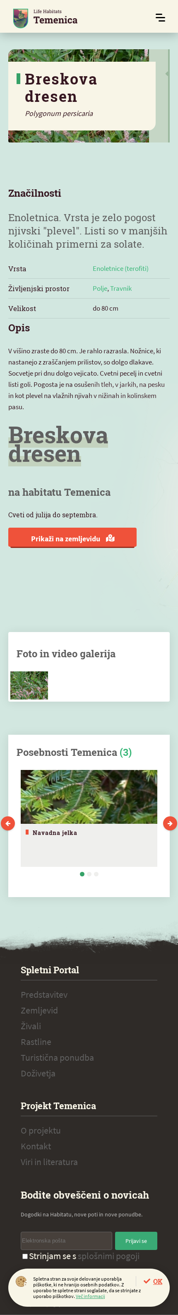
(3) (126, 752)
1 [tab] (82, 874)
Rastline (36, 1041)
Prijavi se (136, 1241)
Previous (8, 823)
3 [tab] (96, 874)
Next (170, 823)
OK (157, 1281)
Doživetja (38, 1073)
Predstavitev (44, 994)
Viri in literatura (49, 1162)
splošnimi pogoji (109, 1256)
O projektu (41, 1130)
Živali (31, 1026)
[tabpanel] (89, 818)
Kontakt (36, 1146)
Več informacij (90, 1296)
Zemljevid (39, 1010)
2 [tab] (89, 874)
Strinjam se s (84, 1256)
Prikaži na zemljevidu (66, 538)
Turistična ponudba (57, 1057)
